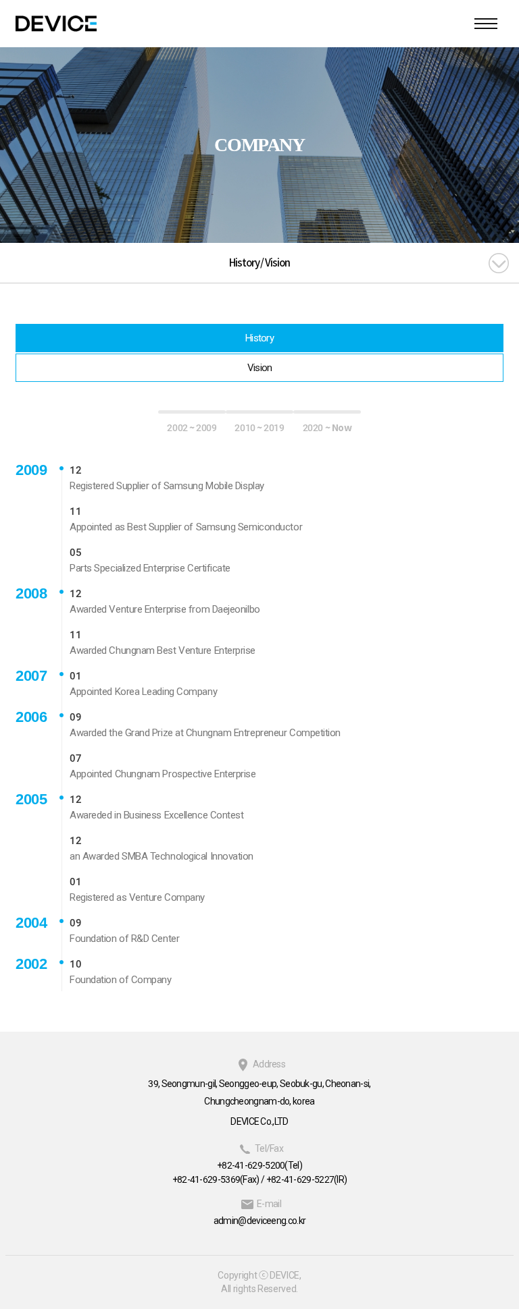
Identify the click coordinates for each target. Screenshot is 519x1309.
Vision (259, 368)
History (259, 338)
